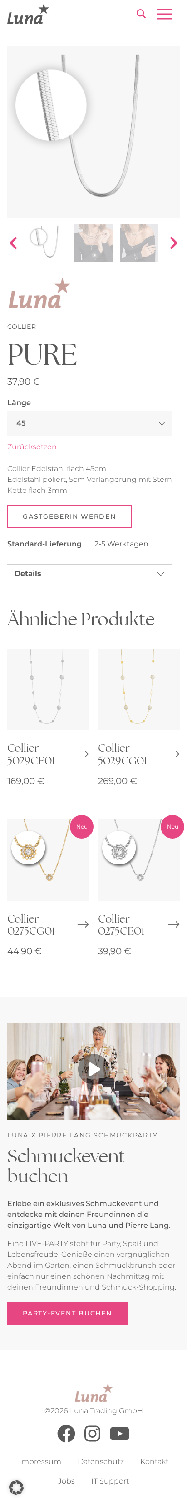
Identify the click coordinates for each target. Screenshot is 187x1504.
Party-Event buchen (67, 1313)
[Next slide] (173, 243)
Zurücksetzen (32, 446)
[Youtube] (119, 1440)
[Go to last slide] (14, 243)
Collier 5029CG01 (122, 753)
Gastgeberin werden (69, 516)
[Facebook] (66, 1440)
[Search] (141, 15)
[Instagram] (92, 1440)
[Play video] (93, 1071)
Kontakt (154, 1461)
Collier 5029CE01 (31, 753)
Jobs (66, 1481)
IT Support (110, 1481)
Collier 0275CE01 (121, 924)
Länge (19, 402)
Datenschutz (101, 1461)
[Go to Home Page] (28, 14)
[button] (16, 1487)
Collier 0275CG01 (31, 924)
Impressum (40, 1461)
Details (28, 573)
